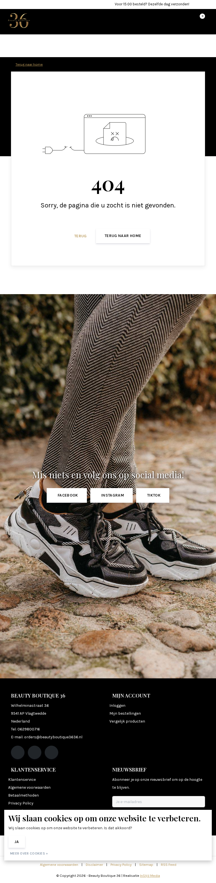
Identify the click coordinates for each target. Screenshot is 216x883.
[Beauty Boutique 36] (19, 20)
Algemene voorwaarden (59, 864)
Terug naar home (123, 235)
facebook (68, 495)
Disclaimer (94, 864)
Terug (80, 236)
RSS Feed (168, 864)
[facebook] (17, 752)
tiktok (154, 495)
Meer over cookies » (29, 853)
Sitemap (146, 864)
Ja (16, 841)
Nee (37, 841)
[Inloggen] (178, 18)
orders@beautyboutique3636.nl (53, 737)
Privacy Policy (121, 864)
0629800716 (28, 729)
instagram (112, 495)
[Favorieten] (189, 18)
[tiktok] (51, 752)
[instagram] (34, 752)
